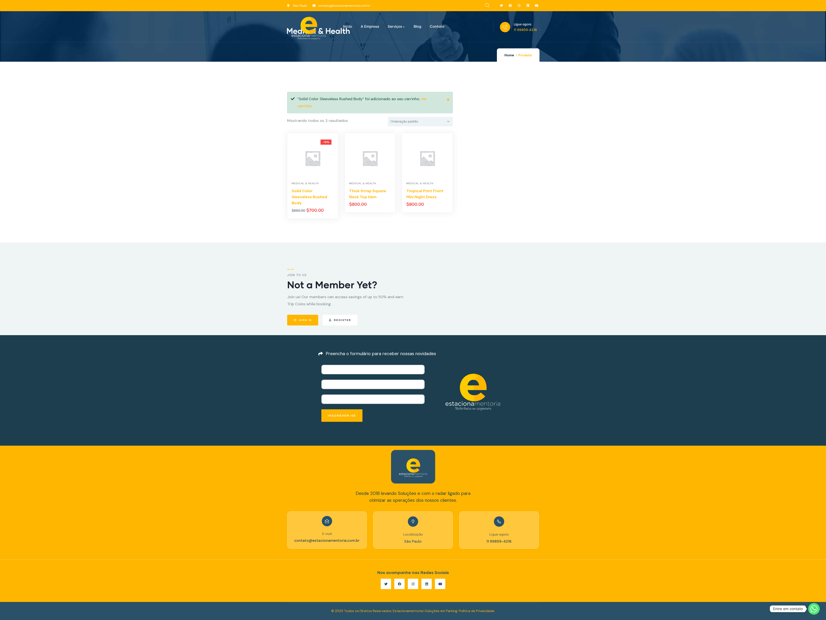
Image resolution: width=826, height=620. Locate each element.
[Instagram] (519, 5)
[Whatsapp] (814, 609)
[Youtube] (536, 5)
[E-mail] (327, 521)
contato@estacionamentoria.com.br (327, 540)
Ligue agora (522, 24)
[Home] (308, 27)
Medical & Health (305, 183)
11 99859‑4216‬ (525, 30)
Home (509, 55)
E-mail (327, 534)
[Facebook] (510, 5)
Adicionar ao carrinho (314, 217)
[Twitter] (501, 5)
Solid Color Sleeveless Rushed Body (309, 196)
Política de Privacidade (476, 611)
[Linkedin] (527, 5)
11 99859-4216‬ (499, 541)
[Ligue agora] (505, 27)
